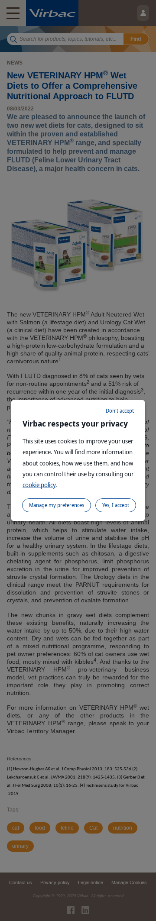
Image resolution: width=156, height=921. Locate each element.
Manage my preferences (56, 505)
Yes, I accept (115, 505)
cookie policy (39, 485)
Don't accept (120, 410)
